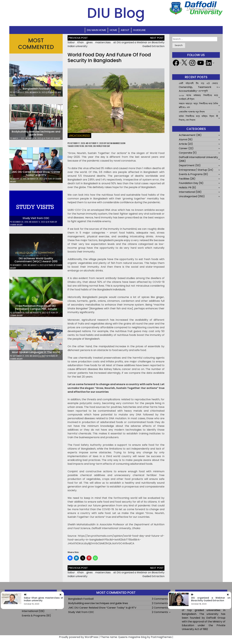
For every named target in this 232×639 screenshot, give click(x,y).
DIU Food (88, 146)
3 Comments (160, 599)
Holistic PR (185, 187)
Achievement (187, 135)
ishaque (57, 138)
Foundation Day (188, 183)
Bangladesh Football (36, 88)
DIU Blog (116, 13)
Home (113, 30)
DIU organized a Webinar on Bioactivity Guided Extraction (210, 599)
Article (183, 144)
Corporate (185, 153)
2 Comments (160, 603)
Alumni (183, 139)
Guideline (139, 30)
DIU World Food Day (101, 146)
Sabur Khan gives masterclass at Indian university (43, 599)
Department (187, 165)
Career (183, 148)
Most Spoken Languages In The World (36, 352)
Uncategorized (79, 135)
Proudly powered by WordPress (78, 637)
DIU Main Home (96, 30)
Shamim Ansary (16, 224)
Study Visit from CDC (36, 218)
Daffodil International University (198, 157)
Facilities (184, 178)
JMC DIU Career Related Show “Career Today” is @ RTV (36, 173)
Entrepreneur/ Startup (193, 170)
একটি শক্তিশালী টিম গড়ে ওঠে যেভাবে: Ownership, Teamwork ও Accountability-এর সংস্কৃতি (198, 87)
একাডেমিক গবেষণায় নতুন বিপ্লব (192, 112)
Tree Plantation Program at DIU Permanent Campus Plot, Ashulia (36, 307)
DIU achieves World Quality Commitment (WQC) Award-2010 (36, 260)
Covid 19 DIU (79, 146)
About (125, 30)
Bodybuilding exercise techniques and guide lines (36, 133)
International (187, 192)
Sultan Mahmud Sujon (116, 143)
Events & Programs (191, 174)
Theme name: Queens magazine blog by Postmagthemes (136, 637)
